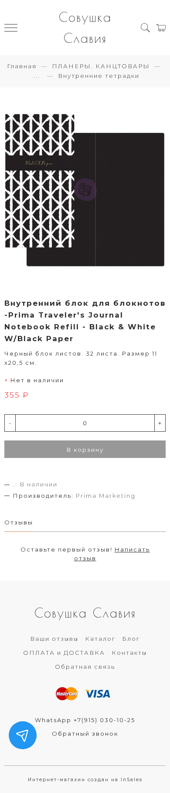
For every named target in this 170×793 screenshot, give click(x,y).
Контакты (129, 652)
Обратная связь (85, 666)
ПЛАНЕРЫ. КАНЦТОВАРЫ (101, 66)
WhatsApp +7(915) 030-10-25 (85, 719)
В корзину (85, 449)
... (37, 76)
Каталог (100, 638)
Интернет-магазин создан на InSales (85, 780)
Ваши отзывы (54, 638)
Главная (22, 66)
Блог (131, 638)
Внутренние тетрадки (98, 75)
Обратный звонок (85, 733)
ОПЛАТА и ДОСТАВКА (64, 652)
